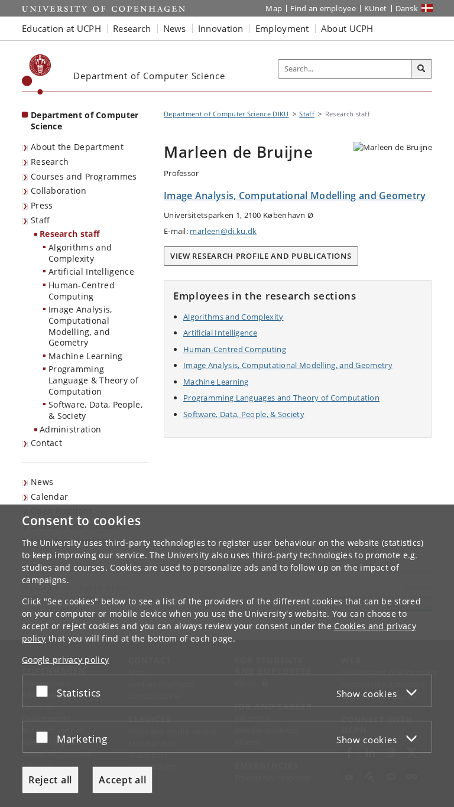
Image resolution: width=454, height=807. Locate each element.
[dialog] (227, 656)
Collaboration (58, 190)
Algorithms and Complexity (80, 253)
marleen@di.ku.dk (223, 231)
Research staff (69, 233)
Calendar (49, 496)
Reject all (50, 779)
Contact (46, 442)
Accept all (122, 779)
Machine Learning (85, 356)
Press (42, 205)
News (42, 481)
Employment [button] (282, 28)
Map (273, 8)
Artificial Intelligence (91, 271)
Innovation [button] (221, 28)
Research (50, 161)
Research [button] (132, 28)
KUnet (375, 8)
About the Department (77, 146)
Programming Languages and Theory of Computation (281, 397)
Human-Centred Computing (81, 290)
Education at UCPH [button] (61, 28)
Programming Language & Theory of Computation (93, 379)
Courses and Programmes (84, 176)
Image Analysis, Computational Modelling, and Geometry (80, 326)
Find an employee (323, 8)
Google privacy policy (65, 659)
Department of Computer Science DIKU (226, 113)
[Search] (421, 69)
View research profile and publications (261, 255)
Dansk (407, 8)
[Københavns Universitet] (36, 74)
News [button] (174, 28)
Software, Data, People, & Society (95, 410)
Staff (40, 220)
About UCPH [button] (347, 28)
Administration (70, 429)
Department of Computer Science (85, 120)
